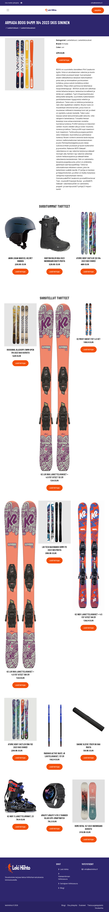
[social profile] (21, 3)
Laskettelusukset (28, 28)
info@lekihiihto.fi (96, 3)
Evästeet (82, 905)
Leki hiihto (64, 869)
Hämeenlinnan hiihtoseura (64, 877)
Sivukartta (99, 908)
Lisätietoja (64, 60)
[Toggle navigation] (8, 10)
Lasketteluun (12, 28)
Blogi (62, 888)
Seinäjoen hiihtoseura (69, 883)
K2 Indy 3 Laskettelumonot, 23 (20, 816)
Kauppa (98, 10)
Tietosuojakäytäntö (95, 905)
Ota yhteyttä (72, 905)
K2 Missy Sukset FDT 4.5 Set (88, 339)
